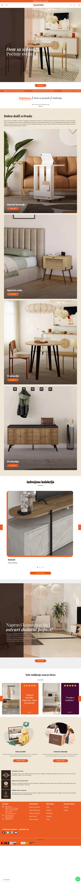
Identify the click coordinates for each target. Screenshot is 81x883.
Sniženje (57, 98)
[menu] (2, 5)
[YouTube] (15, 832)
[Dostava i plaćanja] (60, 734)
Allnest (42, 839)
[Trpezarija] (40, 342)
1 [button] (37, 567)
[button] (1, 48)
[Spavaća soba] (40, 257)
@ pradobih (41, 679)
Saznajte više (40, 85)
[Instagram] (7, 832)
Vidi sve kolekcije (40, 573)
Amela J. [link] (29, 712)
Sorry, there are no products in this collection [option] (40, 105)
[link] (11, 698)
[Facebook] (3, 832)
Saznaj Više (40, 660)
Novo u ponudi (42, 98)
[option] (40, 48)
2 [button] (39, 567)
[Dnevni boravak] (40, 171)
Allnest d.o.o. (8, 806)
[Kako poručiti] (20, 734)
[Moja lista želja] (71, 5)
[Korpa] (79, 5)
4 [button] (43, 567)
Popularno (25, 98)
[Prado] (40, 523)
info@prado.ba (8, 818)
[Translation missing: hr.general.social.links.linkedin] (11, 832)
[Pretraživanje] (7, 5)
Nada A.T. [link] (70, 712)
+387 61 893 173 (9, 817)
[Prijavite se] (74, 5)
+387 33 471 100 (9, 815)
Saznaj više (13, 208)
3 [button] (41, 567)
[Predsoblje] (40, 428)
